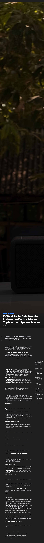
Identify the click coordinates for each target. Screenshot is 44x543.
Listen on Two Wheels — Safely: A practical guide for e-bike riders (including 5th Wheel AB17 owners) (39, 361)
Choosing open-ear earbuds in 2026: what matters (38, 375)
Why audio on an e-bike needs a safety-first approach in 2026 (38, 363)
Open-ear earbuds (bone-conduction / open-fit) (39, 370)
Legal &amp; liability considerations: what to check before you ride (39, 365)
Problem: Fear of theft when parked (39, 399)
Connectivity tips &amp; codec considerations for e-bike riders (38, 388)
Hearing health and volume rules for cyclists (39, 390)
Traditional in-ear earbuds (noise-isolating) (39, 372)
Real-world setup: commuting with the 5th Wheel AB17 (38, 384)
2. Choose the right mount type (39, 379)
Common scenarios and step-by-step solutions (38, 393)
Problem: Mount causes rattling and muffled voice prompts (39, 397)
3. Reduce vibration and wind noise (39, 381)
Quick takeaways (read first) (38, 364)
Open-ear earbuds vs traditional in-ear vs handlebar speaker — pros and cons (39, 369)
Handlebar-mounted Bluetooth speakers (39, 373)
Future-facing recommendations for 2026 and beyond (39, 400)
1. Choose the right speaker (39, 378)
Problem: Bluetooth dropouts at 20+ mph (39, 395)
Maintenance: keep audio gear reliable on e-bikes (38, 391)
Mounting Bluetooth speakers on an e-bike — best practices (39, 377)
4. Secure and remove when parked (39, 383)
